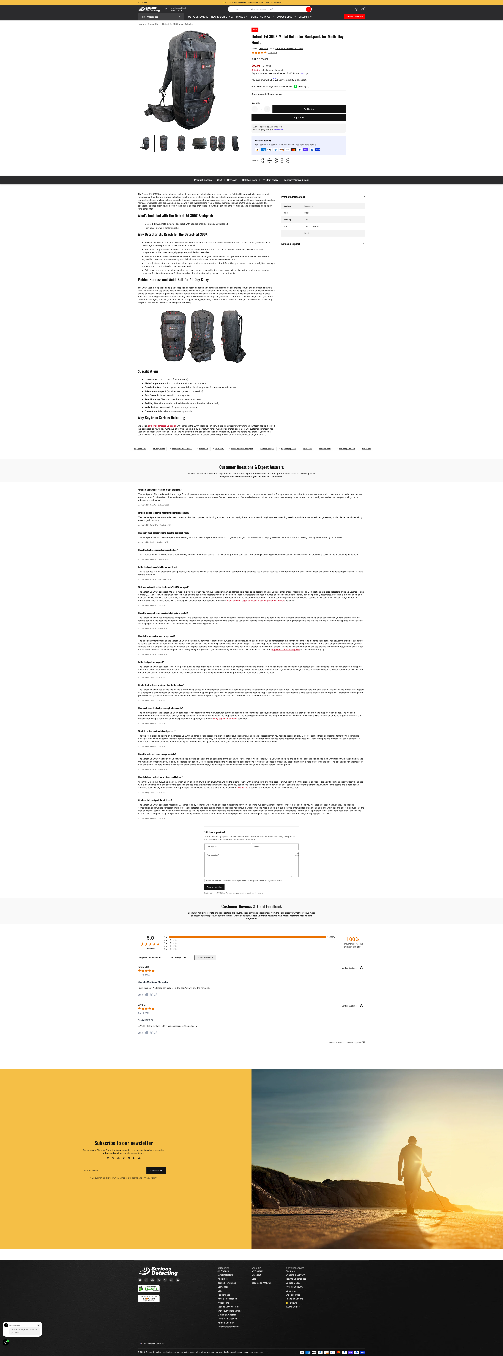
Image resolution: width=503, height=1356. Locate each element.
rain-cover (307, 449)
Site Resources (293, 1294)
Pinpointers (222, 1278)
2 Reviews (272, 53)
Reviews (232, 180)
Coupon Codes (293, 1283)
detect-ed (203, 449)
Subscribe (154, 1171)
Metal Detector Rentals (228, 1326)
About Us (290, 1271)
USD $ (152, 1343)
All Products (223, 1271)
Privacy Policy (150, 1177)
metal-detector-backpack (242, 449)
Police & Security (225, 1322)
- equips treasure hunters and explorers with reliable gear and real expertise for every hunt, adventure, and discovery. (212, 1352)
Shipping (256, 70)
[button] (308, 9)
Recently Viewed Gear (296, 180)
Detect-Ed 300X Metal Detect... (177, 24)
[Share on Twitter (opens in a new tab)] (151, 995)
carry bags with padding (225, 718)
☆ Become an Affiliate (354, 17)
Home (141, 24)
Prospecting (223, 1302)
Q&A (219, 180)
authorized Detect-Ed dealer (162, 425)
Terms (135, 1177)
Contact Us (291, 1291)
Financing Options (294, 1298)
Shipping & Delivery (295, 1275)
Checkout (256, 1275)
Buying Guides (293, 1306)
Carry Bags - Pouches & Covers (289, 48)
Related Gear (249, 180)
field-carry (219, 449)
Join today (272, 180)
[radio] (251, 937)
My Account (257, 1271)
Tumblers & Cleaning (227, 1318)
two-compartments (347, 449)
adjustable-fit (140, 449)
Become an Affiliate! (261, 1283)
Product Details (203, 180)
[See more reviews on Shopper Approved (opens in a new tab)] (155, 995)
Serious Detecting (153, 1352)
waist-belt (366, 449)
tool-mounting (325, 449)
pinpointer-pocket (288, 449)
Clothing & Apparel (226, 1314)
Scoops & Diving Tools (228, 1306)
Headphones (223, 1294)
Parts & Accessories (227, 1298)
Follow (144, 2)
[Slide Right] (291, 3)
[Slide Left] (212, 3)
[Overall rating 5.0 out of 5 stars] (259, 53)
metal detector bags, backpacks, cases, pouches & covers (256, 600)
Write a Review (205, 958)
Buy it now (299, 117)
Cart (254, 1278)
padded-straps (267, 449)
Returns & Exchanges (296, 1278)
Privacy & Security (294, 1286)
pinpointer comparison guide (285, 649)
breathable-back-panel (182, 449)
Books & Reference (226, 1283)
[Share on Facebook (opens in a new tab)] (146, 995)
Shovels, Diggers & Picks (229, 1310)
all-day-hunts (159, 449)
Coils (219, 1291)
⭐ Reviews (291, 1302)
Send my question (214, 887)
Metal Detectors (225, 1275)
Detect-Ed (153, 24)
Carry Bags (222, 1286)
